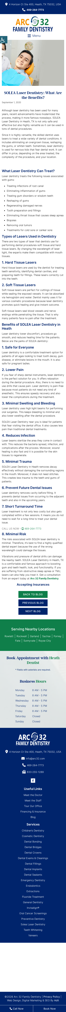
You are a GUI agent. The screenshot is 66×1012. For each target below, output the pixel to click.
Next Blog (33, 611)
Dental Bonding (33, 841)
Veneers (33, 935)
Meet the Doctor (33, 795)
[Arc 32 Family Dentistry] (33, 24)
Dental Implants (33, 869)
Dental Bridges (33, 847)
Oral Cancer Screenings (33, 913)
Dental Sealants (33, 874)
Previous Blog (33, 602)
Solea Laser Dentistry (33, 924)
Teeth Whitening (33, 929)
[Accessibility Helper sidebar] (3, 39)
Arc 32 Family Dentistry (44, 578)
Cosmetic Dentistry (33, 836)
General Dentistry (33, 902)
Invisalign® (33, 907)
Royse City (45, 640)
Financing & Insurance (33, 811)
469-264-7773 (35, 9)
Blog (33, 817)
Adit (56, 1000)
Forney (57, 636)
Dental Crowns (33, 852)
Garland (34, 636)
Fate (17, 640)
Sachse (46, 636)
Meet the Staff (33, 800)
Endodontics (33, 885)
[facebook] (33, 780)
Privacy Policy (51, 996)
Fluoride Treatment (33, 896)
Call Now (17, 1008)
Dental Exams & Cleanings (33, 858)
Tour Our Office (33, 806)
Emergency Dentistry (33, 880)
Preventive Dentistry (33, 918)
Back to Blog (33, 594)
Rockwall (22, 636)
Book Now (50, 1008)
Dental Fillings (33, 863)
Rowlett (9, 636)
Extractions (33, 891)
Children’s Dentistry (33, 830)
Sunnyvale (29, 640)
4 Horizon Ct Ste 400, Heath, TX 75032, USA (35, 4)
